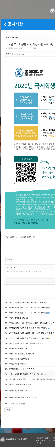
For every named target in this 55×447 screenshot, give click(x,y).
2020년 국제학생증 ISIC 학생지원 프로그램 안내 (24, 374)
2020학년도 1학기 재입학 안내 (17, 359)
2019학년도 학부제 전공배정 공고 (18, 384)
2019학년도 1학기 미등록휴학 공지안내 (20, 398)
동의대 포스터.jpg (18, 54)
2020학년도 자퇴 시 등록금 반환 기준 (19, 369)
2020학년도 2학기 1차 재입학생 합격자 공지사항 (24, 343)
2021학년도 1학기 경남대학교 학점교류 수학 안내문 (25, 313)
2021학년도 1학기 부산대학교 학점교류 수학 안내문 (25, 307)
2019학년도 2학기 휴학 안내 (16, 391)
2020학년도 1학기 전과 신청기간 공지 (20, 354)
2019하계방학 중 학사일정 (15, 404)
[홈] (5, 24)
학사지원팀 (9, 48)
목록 (10, 259)
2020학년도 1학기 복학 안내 (16, 364)
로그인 (38, 443)
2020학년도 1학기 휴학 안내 (16, 348)
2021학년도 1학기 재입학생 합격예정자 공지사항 (24, 302)
